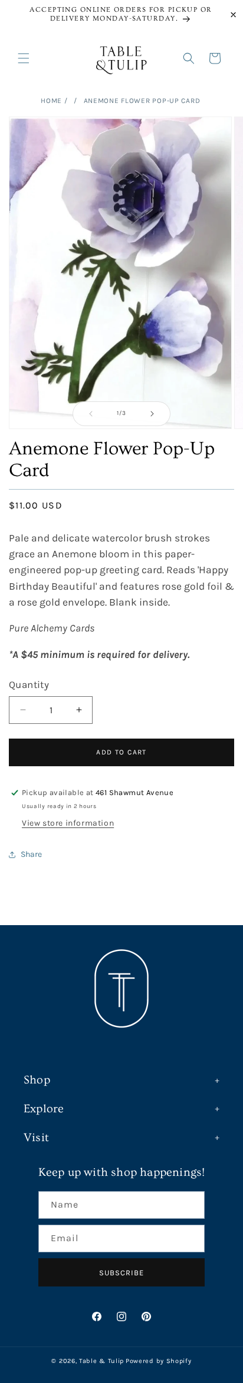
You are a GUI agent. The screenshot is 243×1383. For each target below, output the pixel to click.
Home (51, 101)
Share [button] (31, 854)
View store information (68, 823)
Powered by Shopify (159, 1361)
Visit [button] (36, 1137)
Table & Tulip (101, 1361)
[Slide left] (91, 413)
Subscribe (121, 1272)
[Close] (233, 14)
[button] (24, 58)
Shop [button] (37, 1079)
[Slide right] (152, 413)
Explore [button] (44, 1108)
